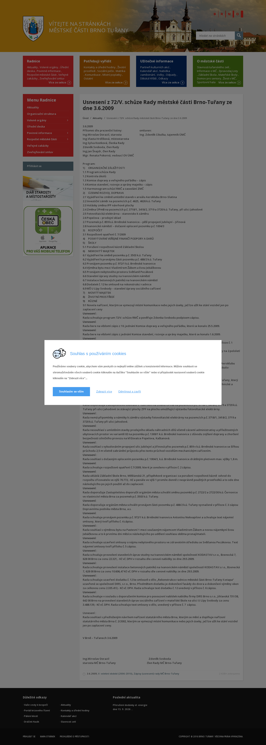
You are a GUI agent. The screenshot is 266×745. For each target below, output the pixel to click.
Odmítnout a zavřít (129, 391)
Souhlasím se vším (71, 391)
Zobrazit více (104, 391)
